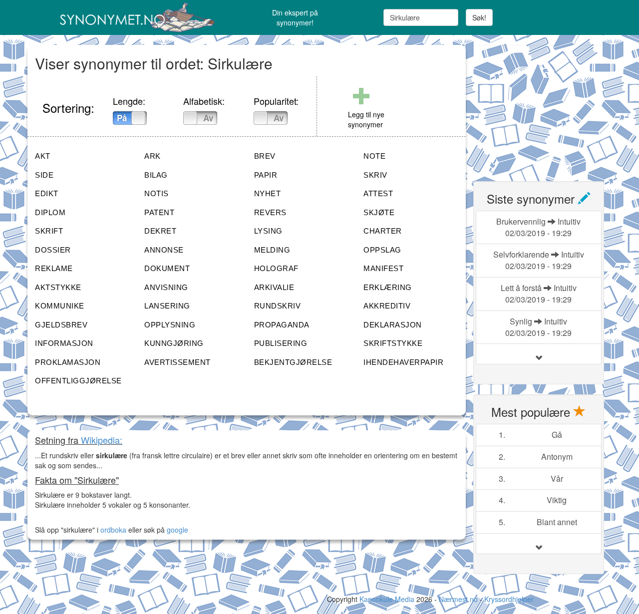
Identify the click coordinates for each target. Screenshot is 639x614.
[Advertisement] (548, 107)
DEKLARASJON (392, 324)
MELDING (272, 250)
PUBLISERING (281, 343)
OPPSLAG (382, 250)
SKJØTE (378, 212)
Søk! (479, 17)
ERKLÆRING (387, 287)
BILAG (156, 175)
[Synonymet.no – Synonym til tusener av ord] (125, 17)
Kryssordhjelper (509, 599)
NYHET (267, 193)
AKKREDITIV (386, 306)
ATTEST (378, 193)
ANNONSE (164, 250)
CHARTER (382, 231)
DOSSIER (53, 250)
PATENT (159, 212)
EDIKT (46, 193)
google (177, 530)
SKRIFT (49, 231)
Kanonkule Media (387, 599)
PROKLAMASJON (67, 362)
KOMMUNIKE (59, 306)
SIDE (44, 175)
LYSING (268, 231)
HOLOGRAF (276, 268)
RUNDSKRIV (277, 306)
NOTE (374, 156)
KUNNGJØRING (174, 343)
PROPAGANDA (282, 324)
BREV (265, 156)
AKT (42, 156)
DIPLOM (50, 212)
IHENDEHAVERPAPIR (403, 362)
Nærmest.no (458, 599)
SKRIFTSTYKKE (392, 343)
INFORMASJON (64, 343)
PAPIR (266, 175)
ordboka (112, 530)
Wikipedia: (101, 439)
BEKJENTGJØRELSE (293, 362)
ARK (152, 156)
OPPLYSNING (169, 324)
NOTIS (156, 193)
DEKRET (160, 231)
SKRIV (375, 175)
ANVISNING (166, 287)
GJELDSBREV (61, 324)
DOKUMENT (167, 268)
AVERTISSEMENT (177, 362)
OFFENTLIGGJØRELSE (78, 380)
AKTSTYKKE (58, 287)
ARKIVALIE (274, 287)
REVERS (270, 212)
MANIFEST (383, 268)
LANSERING (167, 306)
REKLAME (54, 268)
